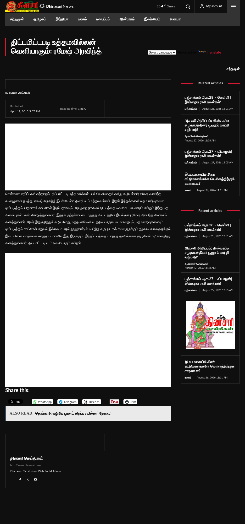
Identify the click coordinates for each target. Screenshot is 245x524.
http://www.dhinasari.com (25, 465)
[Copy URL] (170, 108)
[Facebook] (114, 108)
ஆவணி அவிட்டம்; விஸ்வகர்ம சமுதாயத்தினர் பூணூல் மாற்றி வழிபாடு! (207, 125)
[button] (187, 6)
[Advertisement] (88, 157)
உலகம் (188, 190)
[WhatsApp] (136, 108)
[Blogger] (12, 479)
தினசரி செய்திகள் (19, 92)
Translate (214, 52)
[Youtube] (35, 479)
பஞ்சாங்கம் (191, 109)
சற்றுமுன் (233, 69)
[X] (125, 108)
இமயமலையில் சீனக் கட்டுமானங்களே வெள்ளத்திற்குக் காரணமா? (209, 179)
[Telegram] (147, 108)
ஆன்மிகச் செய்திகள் (196, 136)
